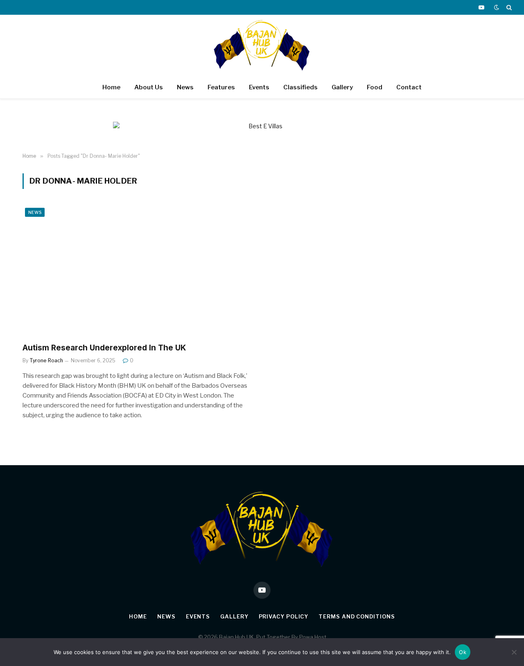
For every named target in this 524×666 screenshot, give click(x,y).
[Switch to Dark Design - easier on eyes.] (496, 7)
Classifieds (300, 87)
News (185, 87)
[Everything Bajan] (262, 45)
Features (221, 87)
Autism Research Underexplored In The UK (104, 347)
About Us (148, 87)
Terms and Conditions (356, 616)
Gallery (342, 87)
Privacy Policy (284, 616)
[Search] (508, 7)
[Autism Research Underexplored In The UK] (139, 270)
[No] (514, 652)
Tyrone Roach (46, 360)
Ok (462, 652)
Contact (409, 87)
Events (259, 87)
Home (111, 87)
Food (374, 87)
